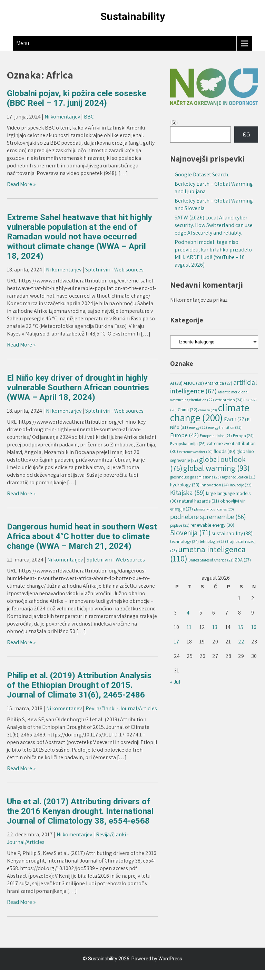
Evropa (243, 435)
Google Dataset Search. (202, 174)
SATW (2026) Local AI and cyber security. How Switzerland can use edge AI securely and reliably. (214, 225)
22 (241, 641)
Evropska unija (188, 443)
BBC (89, 116)
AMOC (194, 383)
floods (224, 451)
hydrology (184, 484)
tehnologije (213, 541)
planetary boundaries (214, 509)
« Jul (175, 681)
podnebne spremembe (208, 517)
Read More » (21, 184)
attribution (229, 399)
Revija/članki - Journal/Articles (121, 708)
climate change (209, 412)
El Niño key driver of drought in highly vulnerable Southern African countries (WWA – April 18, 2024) (78, 387)
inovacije (241, 484)
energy (198, 427)
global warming (216, 468)
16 (253, 627)
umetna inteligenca (208, 554)
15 (240, 627)
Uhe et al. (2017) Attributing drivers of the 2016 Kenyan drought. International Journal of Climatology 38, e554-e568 (80, 811)
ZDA (243, 560)
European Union (216, 435)
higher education (238, 477)
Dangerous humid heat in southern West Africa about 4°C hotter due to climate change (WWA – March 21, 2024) (82, 536)
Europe (184, 435)
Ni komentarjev (62, 116)
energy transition (225, 427)
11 (189, 627)
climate (207, 409)
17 (176, 641)
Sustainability (132, 16)
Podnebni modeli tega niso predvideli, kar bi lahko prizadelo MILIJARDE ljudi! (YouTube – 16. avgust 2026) (213, 253)
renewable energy (212, 525)
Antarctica (218, 383)
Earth (235, 419)
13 (214, 627)
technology (184, 541)
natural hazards (199, 500)
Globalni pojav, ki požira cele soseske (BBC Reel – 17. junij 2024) (76, 98)
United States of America (211, 560)
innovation (214, 484)
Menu (22, 43)
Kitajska (187, 492)
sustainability (232, 533)
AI (176, 383)
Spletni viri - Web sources (114, 269)
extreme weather (196, 451)
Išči (174, 122)
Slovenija (190, 532)
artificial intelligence (213, 386)
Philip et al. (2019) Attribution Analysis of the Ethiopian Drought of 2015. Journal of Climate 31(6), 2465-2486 (79, 685)
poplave (179, 525)
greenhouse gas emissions (195, 476)
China (187, 409)
